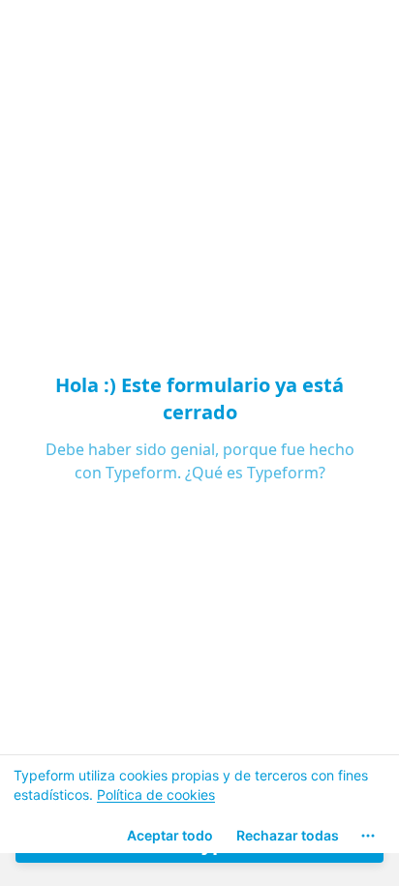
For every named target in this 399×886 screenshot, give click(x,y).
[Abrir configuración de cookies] (368, 835)
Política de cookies (156, 794)
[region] (199, 803)
